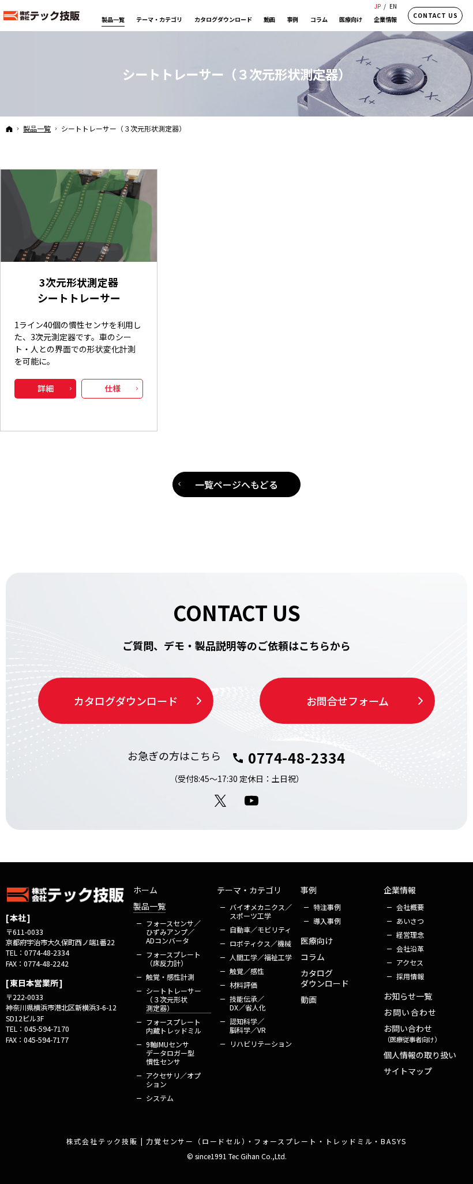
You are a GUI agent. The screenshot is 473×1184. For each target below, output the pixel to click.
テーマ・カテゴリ (249, 890)
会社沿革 (410, 948)
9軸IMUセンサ (171, 1053)
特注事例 (327, 907)
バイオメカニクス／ (261, 911)
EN (393, 6)
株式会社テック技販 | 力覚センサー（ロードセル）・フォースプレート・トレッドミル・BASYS (236, 1141)
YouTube (252, 801)
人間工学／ (261, 957)
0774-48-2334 (297, 757)
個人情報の (420, 1055)
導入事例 (327, 920)
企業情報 (400, 890)
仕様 (112, 388)
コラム (313, 957)
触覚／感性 (247, 971)
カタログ (325, 978)
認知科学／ (248, 1025)
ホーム (145, 890)
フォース (173, 932)
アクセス (409, 962)
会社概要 (410, 907)
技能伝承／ (248, 1003)
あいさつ (410, 920)
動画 (309, 1000)
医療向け (317, 941)
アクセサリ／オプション (173, 1079)
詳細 (45, 388)
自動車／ (260, 929)
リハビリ (261, 1043)
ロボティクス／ (260, 943)
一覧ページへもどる (236, 484)
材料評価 (243, 984)
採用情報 (410, 976)
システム (160, 1097)
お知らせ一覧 (408, 996)
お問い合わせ (410, 1013)
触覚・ (170, 976)
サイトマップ (408, 1071)
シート (173, 999)
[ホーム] (9, 128)
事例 (309, 890)
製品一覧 (149, 906)
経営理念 (410, 934)
